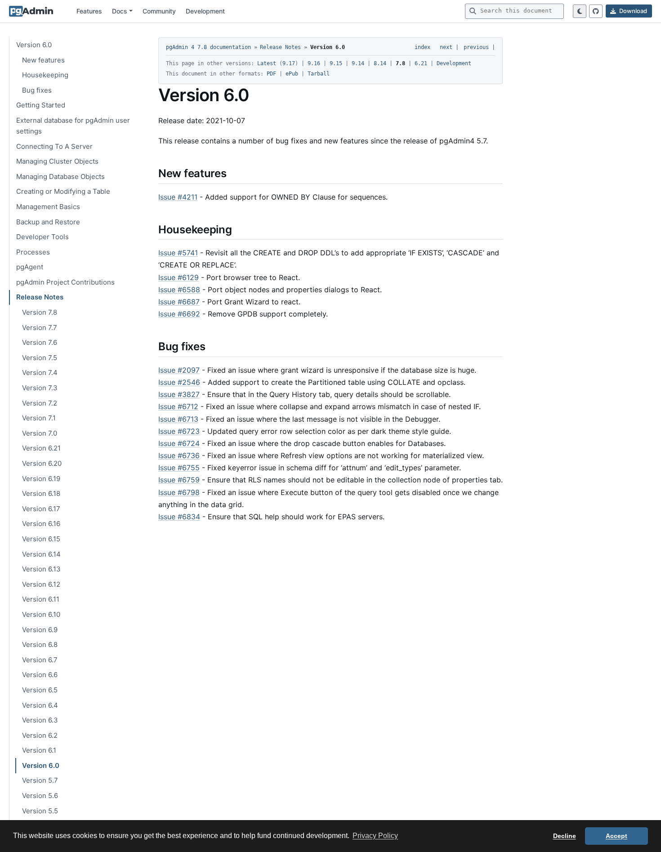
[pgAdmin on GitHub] (596, 11)
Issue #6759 (179, 479)
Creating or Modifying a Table (63, 191)
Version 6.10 (41, 614)
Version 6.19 (41, 478)
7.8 (400, 63)
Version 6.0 (34, 44)
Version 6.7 (40, 659)
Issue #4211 (177, 196)
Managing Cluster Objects (57, 161)
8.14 (380, 63)
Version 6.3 (40, 720)
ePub (292, 74)
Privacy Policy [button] (375, 835)
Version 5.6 (40, 795)
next (446, 47)
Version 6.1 (39, 750)
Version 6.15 (41, 539)
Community (159, 11)
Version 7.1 (39, 418)
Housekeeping (45, 75)
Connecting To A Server (54, 146)
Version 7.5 (39, 357)
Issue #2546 (179, 382)
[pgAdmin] (31, 11)
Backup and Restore (48, 221)
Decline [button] (564, 835)
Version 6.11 (40, 599)
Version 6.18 (41, 493)
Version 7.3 (40, 388)
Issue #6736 (179, 455)
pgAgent (29, 267)
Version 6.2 (40, 735)
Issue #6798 (179, 492)
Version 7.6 (39, 342)
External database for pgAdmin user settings (73, 125)
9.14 (358, 63)
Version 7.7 (39, 327)
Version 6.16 (41, 523)
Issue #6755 (179, 467)
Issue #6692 (179, 313)
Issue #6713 (178, 419)
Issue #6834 (179, 516)
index (422, 47)
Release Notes (39, 297)
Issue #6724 (179, 443)
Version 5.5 (40, 810)
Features (89, 11)
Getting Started (40, 105)
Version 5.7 (40, 780)
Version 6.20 (42, 463)
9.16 (314, 63)
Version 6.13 (41, 569)
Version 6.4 (40, 704)
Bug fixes (37, 89)
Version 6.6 (40, 674)
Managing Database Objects (60, 176)
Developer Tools (42, 236)
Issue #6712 (178, 406)
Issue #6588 (179, 289)
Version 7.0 (39, 432)
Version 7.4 (40, 372)
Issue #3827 (179, 394)
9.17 (288, 63)
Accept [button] (616, 835)
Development (205, 11)
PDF (271, 74)
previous (476, 47)
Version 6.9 (40, 629)
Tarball (319, 74)
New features (43, 59)
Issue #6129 (178, 277)
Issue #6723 (179, 431)
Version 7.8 (39, 312)
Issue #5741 (178, 252)
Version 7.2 (39, 402)
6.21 (421, 63)
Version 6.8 (40, 644)
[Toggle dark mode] (579, 11)
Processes (33, 251)
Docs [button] (119, 11)
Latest (266, 63)
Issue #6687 (179, 301)
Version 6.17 (41, 508)
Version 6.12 (41, 584)
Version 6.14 (41, 553)
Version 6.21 (41, 448)
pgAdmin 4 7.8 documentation (208, 47)
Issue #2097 (179, 370)
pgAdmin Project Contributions (65, 281)
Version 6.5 (40, 689)
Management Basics (48, 206)
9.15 (336, 63)
